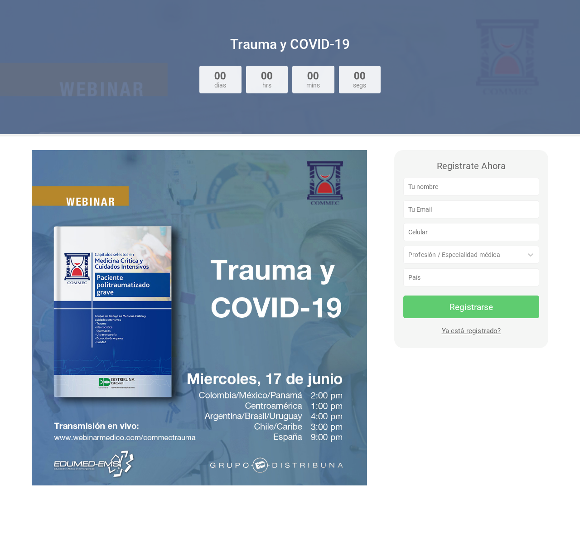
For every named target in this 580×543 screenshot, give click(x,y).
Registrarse (471, 307)
